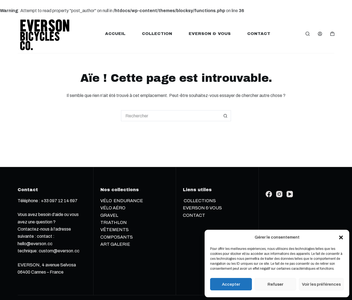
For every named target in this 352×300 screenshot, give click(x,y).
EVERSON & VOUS (210, 33)
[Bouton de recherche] (225, 115)
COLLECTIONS (199, 200)
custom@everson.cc (59, 250)
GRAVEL (109, 215)
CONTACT (258, 33)
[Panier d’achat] (332, 34)
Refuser (275, 284)
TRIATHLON (113, 222)
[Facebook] (269, 194)
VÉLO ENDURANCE (121, 200)
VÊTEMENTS (114, 229)
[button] (341, 237)
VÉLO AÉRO (112, 208)
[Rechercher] (308, 34)
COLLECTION (157, 33)
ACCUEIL (115, 33)
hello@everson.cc (35, 243)
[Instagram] (279, 194)
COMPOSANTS (117, 237)
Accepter (231, 284)
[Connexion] (320, 34)
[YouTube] (290, 194)
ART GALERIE (115, 244)
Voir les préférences (321, 284)
